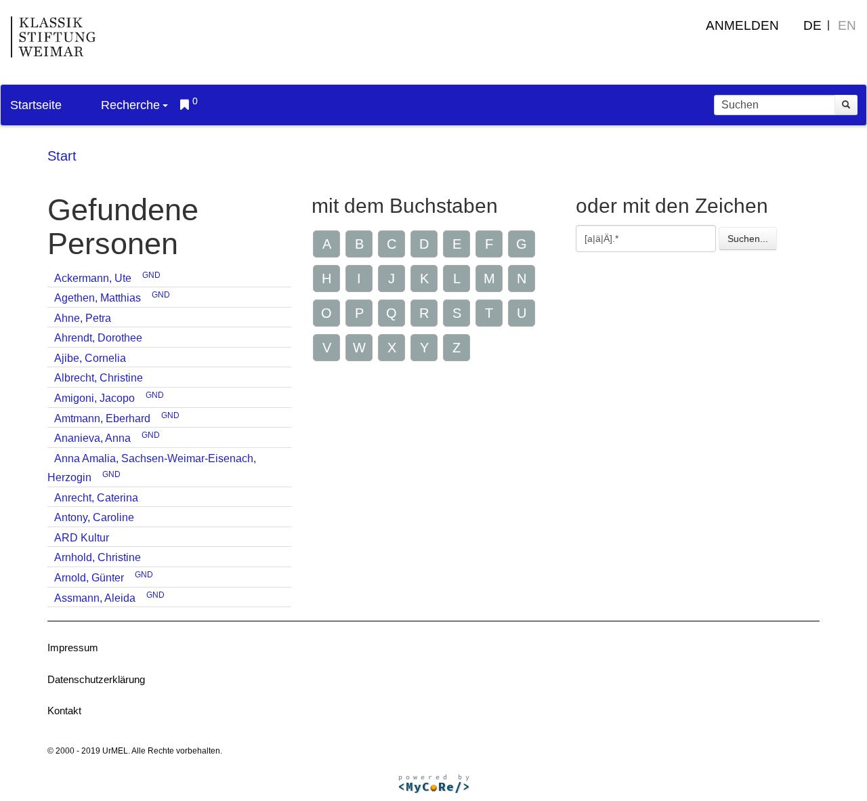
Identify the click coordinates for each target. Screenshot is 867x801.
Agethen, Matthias (97, 298)
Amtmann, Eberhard (102, 418)
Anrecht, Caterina (96, 498)
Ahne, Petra (82, 318)
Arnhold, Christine (97, 557)
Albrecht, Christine (98, 378)
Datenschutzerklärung (96, 679)
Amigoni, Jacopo (94, 398)
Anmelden (742, 25)
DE (812, 25)
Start (62, 155)
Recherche (130, 105)
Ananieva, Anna (92, 438)
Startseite (36, 105)
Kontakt (64, 710)
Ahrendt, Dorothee (98, 338)
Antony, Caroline (94, 517)
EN (847, 25)
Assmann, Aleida (94, 598)
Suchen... (747, 238)
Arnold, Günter (89, 577)
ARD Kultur (81, 537)
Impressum (72, 647)
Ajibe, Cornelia (90, 358)
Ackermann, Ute (92, 278)
